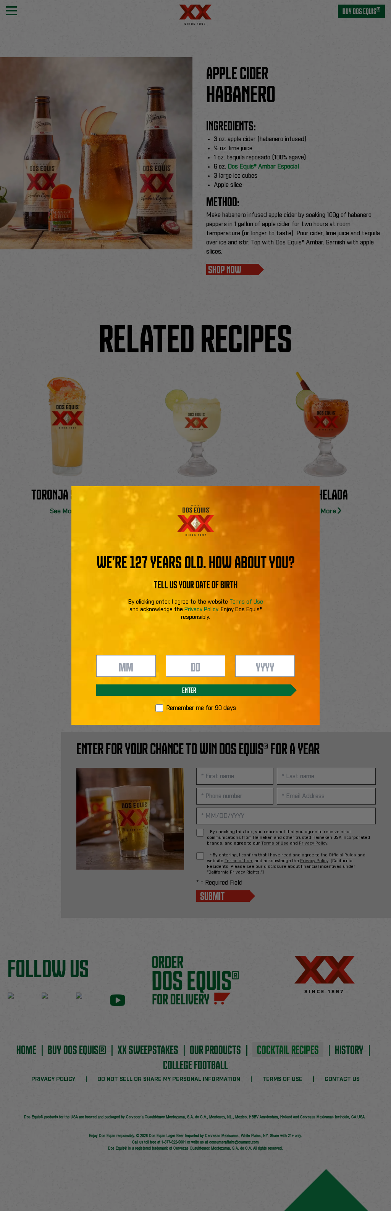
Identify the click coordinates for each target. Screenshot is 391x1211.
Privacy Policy (201, 609)
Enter (189, 689)
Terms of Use (246, 602)
